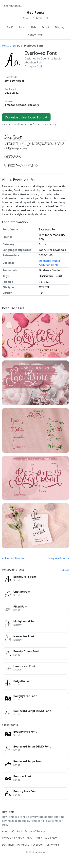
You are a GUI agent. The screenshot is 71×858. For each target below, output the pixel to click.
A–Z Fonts (51, 838)
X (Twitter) (52, 844)
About (26, 18)
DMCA (38, 838)
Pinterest (23, 844)
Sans (22, 27)
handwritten (46, 276)
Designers (8, 844)
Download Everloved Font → (26, 117)
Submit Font (40, 18)
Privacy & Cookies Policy (17, 838)
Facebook (37, 844)
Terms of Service (35, 831)
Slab (33, 27)
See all (65, 569)
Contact (17, 831)
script (59, 276)
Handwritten (35, 34)
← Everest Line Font (14, 558)
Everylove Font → (58, 558)
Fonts (5, 45)
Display (59, 27)
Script (45, 27)
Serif (10, 27)
